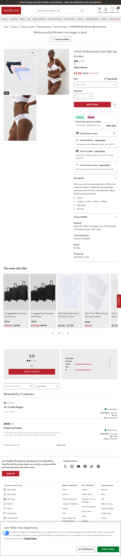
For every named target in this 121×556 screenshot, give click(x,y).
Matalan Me (11, 513)
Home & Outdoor (107, 508)
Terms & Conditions (89, 507)
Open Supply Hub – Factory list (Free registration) (69, 521)
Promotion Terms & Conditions (88, 500)
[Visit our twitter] (65, 466)
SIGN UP (10, 473)
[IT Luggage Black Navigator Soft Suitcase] (43, 292)
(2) (75, 64)
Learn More (100, 140)
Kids (102, 499)
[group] (12, 323)
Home (6, 26)
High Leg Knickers (60, 26)
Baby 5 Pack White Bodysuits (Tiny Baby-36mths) (96, 315)
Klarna (84, 516)
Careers (65, 494)
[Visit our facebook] (85, 466)
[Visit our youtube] (78, 466)
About (64, 489)
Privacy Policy (87, 511)
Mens (103, 494)
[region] (60, 539)
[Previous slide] (53, 333)
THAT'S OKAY (108, 549)
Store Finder (11, 489)
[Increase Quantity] (90, 96)
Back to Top (61, 445)
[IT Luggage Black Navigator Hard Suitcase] (16, 292)
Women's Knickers (44, 26)
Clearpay (85, 521)
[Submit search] (82, 10)
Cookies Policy (30, 538)
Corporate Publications (70, 504)
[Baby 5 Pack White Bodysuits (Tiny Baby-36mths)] (97, 292)
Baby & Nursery (107, 504)
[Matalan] (11, 10)
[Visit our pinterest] (98, 466)
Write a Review (80, 67)
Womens (104, 489)
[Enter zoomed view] (32, 52)
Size (76, 78)
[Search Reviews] (31, 386)
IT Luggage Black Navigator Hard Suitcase (15, 315)
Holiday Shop (106, 513)
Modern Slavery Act (69, 499)
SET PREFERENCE (86, 549)
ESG (64, 513)
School (103, 518)
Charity (65, 508)
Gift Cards (11, 499)
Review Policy (87, 494)
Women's (14, 26)
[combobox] (95, 84)
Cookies (85, 489)
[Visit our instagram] (72, 466)
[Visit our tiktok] (92, 466)
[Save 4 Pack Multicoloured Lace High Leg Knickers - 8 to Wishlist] (53, 39)
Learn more (111, 125)
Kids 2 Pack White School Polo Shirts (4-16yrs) (68, 315)
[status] (83, 96)
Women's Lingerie (27, 26)
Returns (9, 508)
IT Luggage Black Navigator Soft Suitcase (42, 315)
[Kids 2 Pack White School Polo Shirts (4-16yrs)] (70, 292)
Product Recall (12, 518)
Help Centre (11, 494)
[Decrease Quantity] (76, 96)
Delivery (10, 504)
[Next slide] (68, 333)
